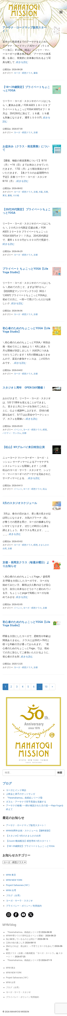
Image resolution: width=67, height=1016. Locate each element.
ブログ (7, 783)
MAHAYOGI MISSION (19, 1011)
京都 (36, 132)
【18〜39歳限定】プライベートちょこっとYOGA (30, 846)
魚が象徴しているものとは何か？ (21, 939)
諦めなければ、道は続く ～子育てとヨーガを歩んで (30, 946)
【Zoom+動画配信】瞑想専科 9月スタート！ (28, 841)
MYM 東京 (11, 875)
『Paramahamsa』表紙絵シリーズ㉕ (23, 932)
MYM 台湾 (11, 890)
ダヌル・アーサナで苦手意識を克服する (26, 801)
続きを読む (22, 62)
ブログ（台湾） (14, 895)
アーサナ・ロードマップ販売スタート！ (26, 825)
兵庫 (46, 192)
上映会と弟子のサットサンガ (20, 794)
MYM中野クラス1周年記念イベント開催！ (25, 935)
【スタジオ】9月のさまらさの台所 (23, 835)
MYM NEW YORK (14, 880)
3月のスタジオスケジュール (20, 503)
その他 (16, 195)
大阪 (41, 192)
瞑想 (45, 429)
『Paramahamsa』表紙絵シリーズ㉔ (23, 960)
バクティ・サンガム (12, 433)
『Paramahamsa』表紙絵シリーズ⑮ (24, 797)
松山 (45, 489)
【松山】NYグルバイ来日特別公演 (24, 447)
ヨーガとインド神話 (16, 790)
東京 (5, 195)
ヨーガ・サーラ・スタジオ (19, 900)
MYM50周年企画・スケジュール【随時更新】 (28, 830)
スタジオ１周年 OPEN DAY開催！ (24, 387)
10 (46, 686)
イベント (18, 429)
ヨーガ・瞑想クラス (23, 73)
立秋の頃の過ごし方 (15, 942)
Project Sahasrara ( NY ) (17, 885)
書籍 (36, 73)
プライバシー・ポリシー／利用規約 (24, 906)
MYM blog (9, 925)
